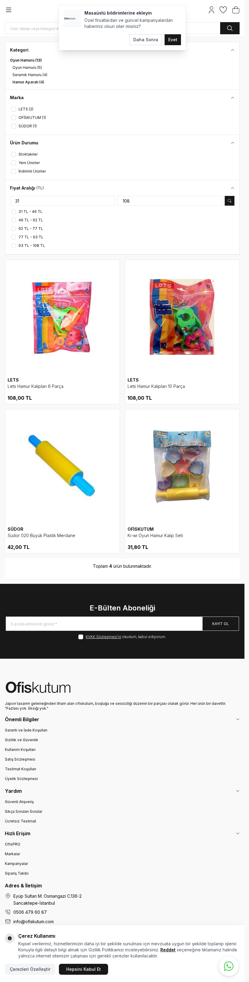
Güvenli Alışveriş (19, 801)
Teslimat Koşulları (20, 769)
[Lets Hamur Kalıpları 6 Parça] (62, 317)
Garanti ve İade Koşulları (26, 730)
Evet (172, 39)
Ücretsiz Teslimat (20, 821)
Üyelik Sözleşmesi (21, 778)
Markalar (12, 854)
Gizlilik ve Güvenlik (21, 740)
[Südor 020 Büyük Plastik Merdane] (62, 466)
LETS (13, 379)
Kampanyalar (16, 863)
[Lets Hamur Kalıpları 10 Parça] (182, 317)
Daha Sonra (145, 39)
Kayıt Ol (220, 623)
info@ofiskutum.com (33, 921)
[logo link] (122, 687)
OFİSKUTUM (141, 529)
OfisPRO (12, 844)
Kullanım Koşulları (20, 749)
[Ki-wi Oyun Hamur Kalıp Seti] (182, 466)
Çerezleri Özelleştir (30, 969)
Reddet (168, 949)
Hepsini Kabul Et (83, 969)
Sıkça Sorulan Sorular (23, 811)
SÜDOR (15, 529)
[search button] (230, 28)
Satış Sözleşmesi (20, 759)
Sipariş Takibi (17, 873)
